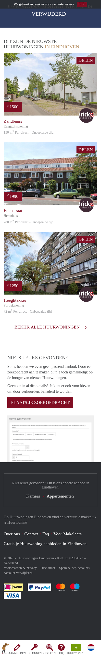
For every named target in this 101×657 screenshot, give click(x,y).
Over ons (12, 533)
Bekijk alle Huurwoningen (47, 327)
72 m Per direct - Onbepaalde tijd (28, 311)
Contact (31, 533)
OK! (82, 4)
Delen (85, 60)
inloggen (34, 653)
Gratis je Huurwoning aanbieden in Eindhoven (45, 543)
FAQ (61, 653)
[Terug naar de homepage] (5, 649)
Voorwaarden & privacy (20, 568)
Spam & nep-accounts (74, 568)
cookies (39, 4)
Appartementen (60, 496)
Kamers (33, 496)
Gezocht (49, 653)
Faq (45, 533)
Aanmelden (17, 653)
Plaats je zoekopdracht (40, 402)
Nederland (11, 563)
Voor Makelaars (67, 533)
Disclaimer (47, 568)
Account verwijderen (18, 573)
